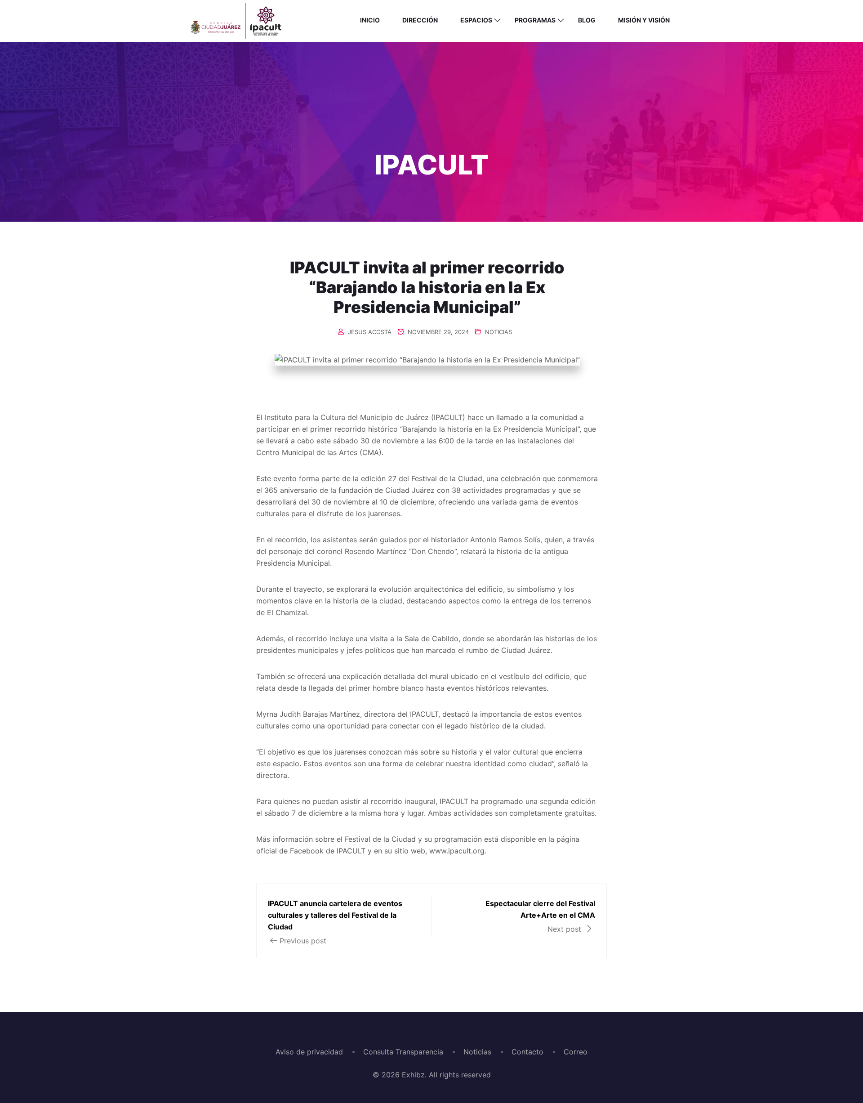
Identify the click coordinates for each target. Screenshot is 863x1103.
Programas (535, 20)
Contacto (527, 1051)
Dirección (420, 20)
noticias (498, 331)
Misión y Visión (644, 20)
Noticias (477, 1051)
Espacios (476, 20)
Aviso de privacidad (309, 1051)
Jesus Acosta (369, 331)
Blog (587, 20)
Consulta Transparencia (403, 1051)
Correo (575, 1051)
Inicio (370, 20)
